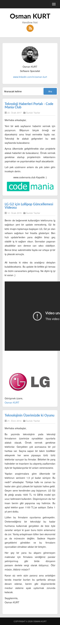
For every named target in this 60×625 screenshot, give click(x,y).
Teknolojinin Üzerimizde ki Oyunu (29, 415)
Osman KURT (30, 16)
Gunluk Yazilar (33, 112)
